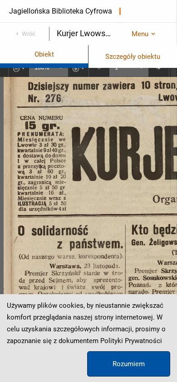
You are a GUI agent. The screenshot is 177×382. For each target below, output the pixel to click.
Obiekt (44, 54)
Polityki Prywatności (131, 341)
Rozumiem (129, 364)
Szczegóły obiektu (132, 57)
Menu (140, 34)
